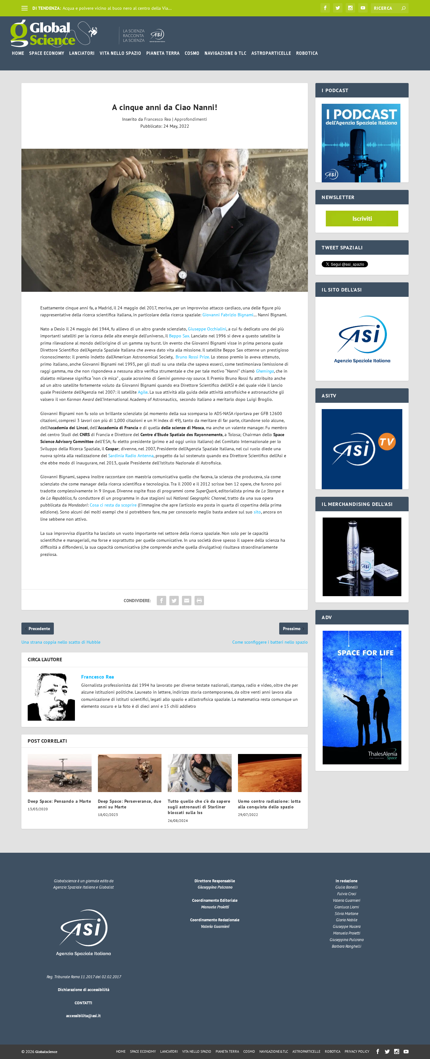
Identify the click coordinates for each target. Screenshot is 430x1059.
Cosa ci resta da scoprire (113, 505)
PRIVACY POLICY (357, 1051)
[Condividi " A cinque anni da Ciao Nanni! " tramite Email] (186, 600)
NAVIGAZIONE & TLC (225, 53)
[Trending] (24, 8)
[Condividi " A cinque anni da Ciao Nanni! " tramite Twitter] (174, 600)
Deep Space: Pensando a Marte (59, 801)
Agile (143, 392)
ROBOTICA (307, 53)
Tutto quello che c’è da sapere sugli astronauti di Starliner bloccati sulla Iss (199, 806)
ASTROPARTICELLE (271, 53)
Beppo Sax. (179, 336)
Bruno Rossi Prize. (193, 357)
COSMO (192, 53)
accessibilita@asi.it (83, 1015)
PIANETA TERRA (163, 53)
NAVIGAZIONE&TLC (273, 1051)
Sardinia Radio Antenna (131, 455)
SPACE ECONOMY (46, 53)
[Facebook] (325, 8)
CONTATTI (83, 1003)
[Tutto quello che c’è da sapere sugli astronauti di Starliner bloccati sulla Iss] (200, 773)
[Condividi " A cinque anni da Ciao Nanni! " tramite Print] (199, 600)
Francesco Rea (157, 119)
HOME (18, 53)
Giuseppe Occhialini (207, 329)
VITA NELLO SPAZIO (120, 53)
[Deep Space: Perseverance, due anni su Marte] (130, 773)
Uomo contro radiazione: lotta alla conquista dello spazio (269, 804)
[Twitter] (337, 8)
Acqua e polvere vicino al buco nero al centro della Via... (117, 8)
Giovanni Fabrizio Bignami (227, 315)
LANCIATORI (82, 53)
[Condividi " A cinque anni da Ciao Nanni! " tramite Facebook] (161, 600)
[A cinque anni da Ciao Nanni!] (164, 220)
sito (257, 512)
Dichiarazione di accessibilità (83, 989)
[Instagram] (350, 8)
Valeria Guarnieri (215, 926)
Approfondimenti (190, 119)
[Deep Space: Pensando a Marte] (60, 773)
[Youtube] (363, 8)
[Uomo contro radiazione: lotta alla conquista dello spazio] (270, 773)
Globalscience (46, 1051)
